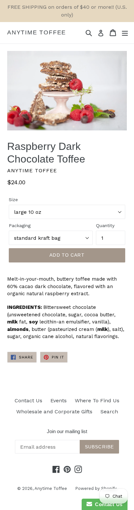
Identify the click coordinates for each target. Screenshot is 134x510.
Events (58, 400)
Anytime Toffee (36, 32)
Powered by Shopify (96, 488)
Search (109, 411)
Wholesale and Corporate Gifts (54, 411)
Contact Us (28, 400)
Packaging (20, 225)
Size (13, 199)
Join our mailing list (67, 431)
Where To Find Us (97, 400)
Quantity (105, 225)
